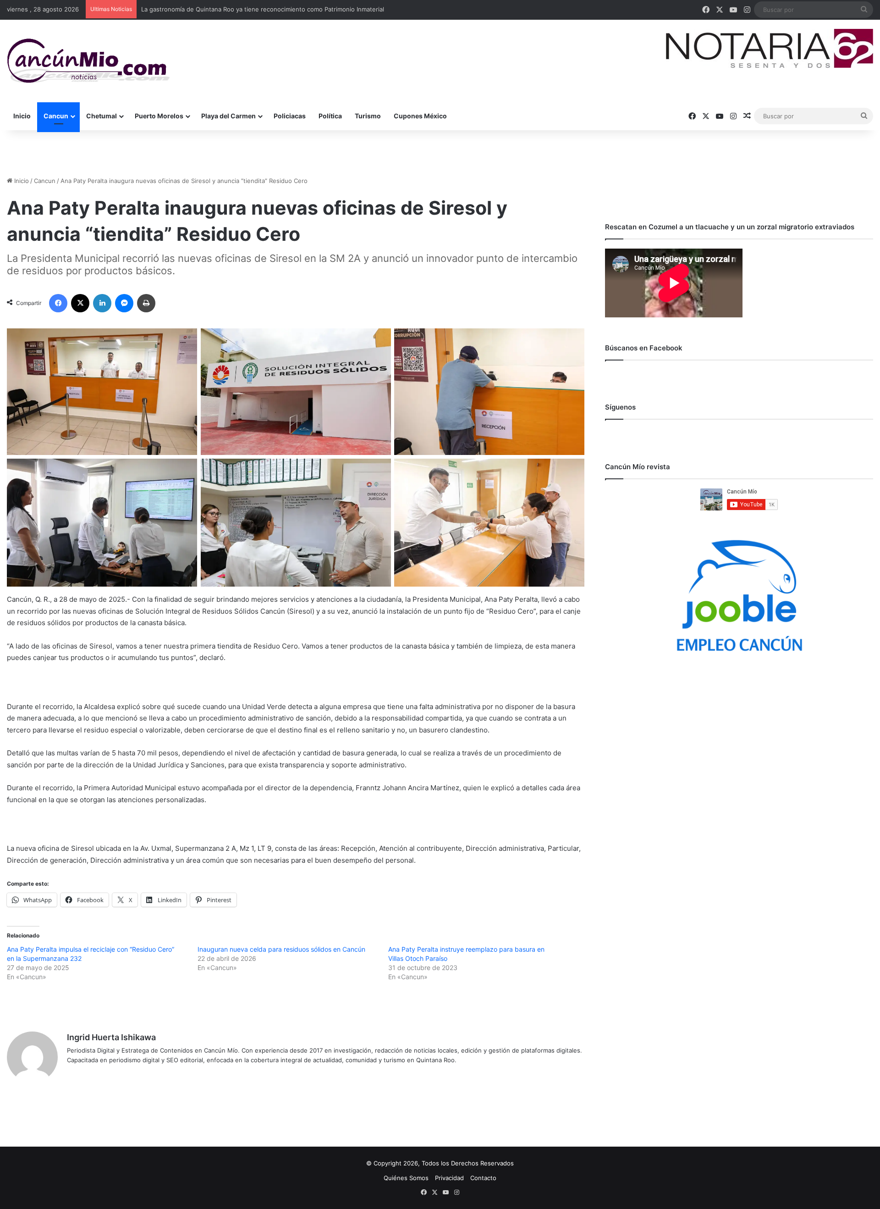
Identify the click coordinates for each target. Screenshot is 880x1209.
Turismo (368, 116)
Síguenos (620, 407)
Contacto (483, 1177)
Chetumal (101, 116)
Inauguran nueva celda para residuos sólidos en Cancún (281, 949)
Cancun (56, 116)
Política (330, 116)
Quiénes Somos (406, 1177)
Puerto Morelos (159, 116)
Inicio (22, 116)
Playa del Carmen (228, 116)
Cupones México (420, 116)
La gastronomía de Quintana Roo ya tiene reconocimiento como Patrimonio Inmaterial (262, 9)
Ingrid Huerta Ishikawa (111, 1037)
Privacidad (449, 1177)
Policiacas (290, 116)
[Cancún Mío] (88, 61)
